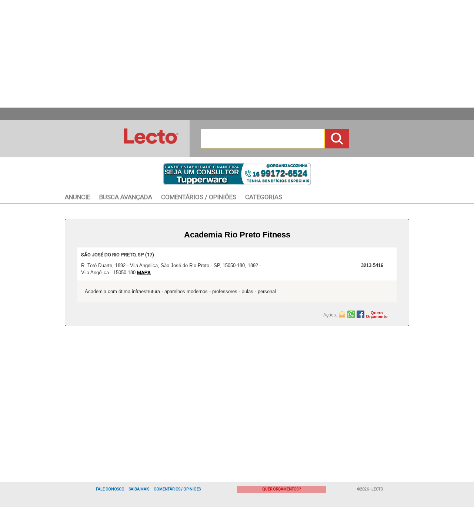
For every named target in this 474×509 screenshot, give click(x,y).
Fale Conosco (110, 489)
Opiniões (198, 197)
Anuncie (77, 197)
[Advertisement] (237, 54)
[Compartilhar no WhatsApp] (352, 314)
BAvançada (125, 197)
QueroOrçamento (377, 315)
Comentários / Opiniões (177, 489)
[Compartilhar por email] (342, 314)
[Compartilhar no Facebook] (361, 314)
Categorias (263, 197)
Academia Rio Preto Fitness (237, 234)
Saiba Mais (139, 489)
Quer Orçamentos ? (282, 489)
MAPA (144, 272)
